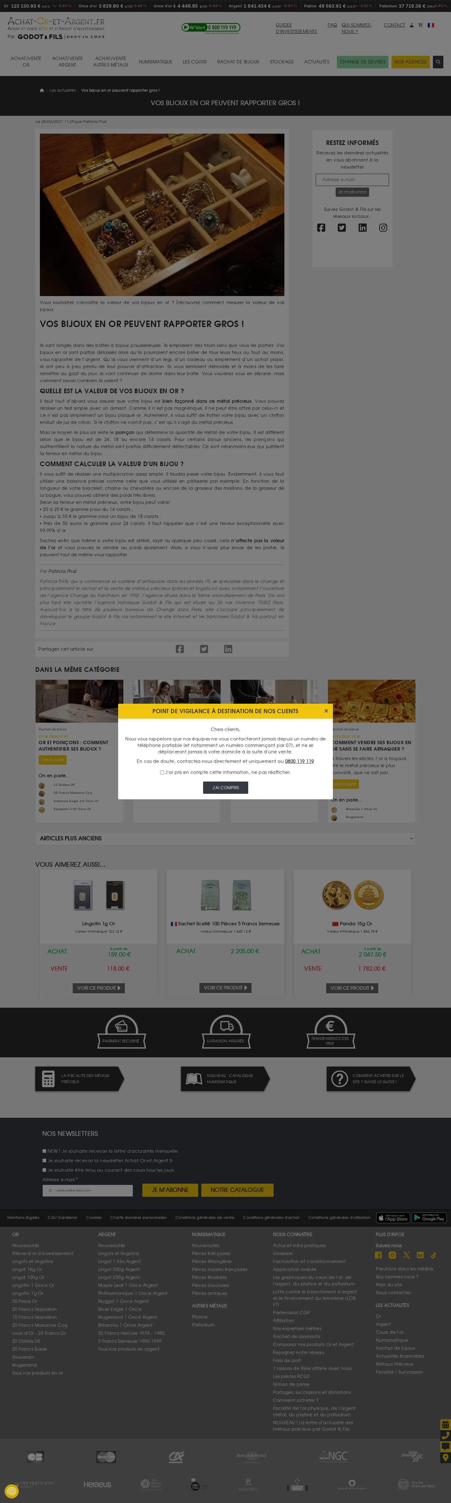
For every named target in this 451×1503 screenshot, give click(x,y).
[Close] (326, 711)
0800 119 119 (299, 761)
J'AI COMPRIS (226, 788)
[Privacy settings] (12, 1491)
